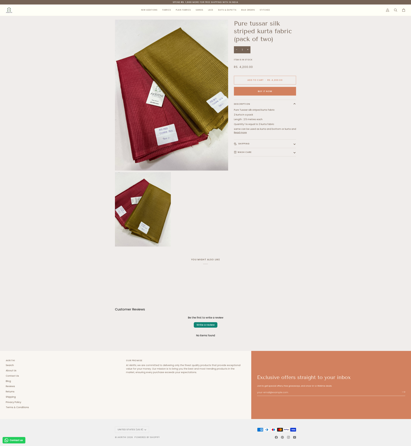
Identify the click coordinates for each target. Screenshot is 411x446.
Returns (10, 391)
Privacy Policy (13, 402)
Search (10, 365)
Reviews (10, 386)
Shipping (244, 143)
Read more (240, 132)
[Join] (402, 392)
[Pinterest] (282, 437)
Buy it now (265, 91)
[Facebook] (276, 437)
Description (242, 104)
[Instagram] (288, 437)
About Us (11, 370)
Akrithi (122, 437)
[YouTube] (294, 437)
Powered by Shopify (147, 437)
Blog (8, 381)
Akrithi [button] (10, 360)
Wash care (245, 152)
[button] (149, 10)
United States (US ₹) (130, 429)
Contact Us (12, 375)
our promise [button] (134, 360)
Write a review (206, 325)
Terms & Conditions (17, 407)
